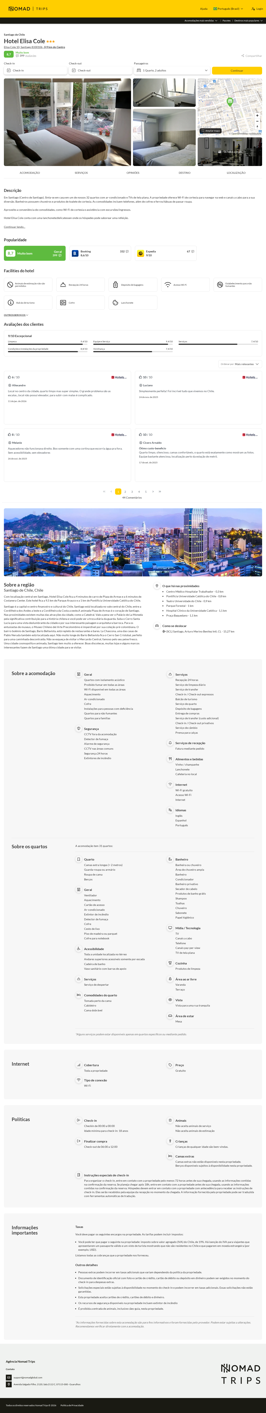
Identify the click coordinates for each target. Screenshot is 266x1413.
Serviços (81, 172)
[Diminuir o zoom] (257, 121)
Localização (236, 172)
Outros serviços (15, 315)
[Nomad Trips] (240, 1374)
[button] (230, 102)
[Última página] (160, 491)
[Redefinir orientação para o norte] (257, 127)
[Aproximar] (257, 115)
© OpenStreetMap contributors (245, 133)
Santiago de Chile (14, 34)
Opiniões (133, 172)
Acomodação (30, 172)
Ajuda (203, 8)
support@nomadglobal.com (28, 1377)
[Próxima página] (153, 491)
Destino (184, 172)
